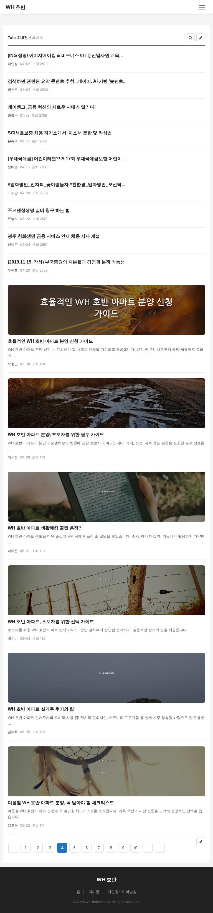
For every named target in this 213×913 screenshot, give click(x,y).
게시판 (93, 891)
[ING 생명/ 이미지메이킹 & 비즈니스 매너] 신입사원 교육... (65, 55)
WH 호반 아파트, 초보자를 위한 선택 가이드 (51, 621)
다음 (148, 848)
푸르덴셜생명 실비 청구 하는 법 (39, 210)
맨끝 (160, 848)
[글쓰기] (200, 37)
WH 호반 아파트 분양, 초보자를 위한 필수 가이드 (56, 434)
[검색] (190, 37)
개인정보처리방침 (122, 891)
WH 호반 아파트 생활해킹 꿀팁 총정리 (45, 528)
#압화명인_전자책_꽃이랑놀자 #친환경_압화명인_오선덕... (66, 184)
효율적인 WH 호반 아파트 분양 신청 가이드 (50, 341)
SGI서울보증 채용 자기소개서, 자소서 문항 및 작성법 (60, 133)
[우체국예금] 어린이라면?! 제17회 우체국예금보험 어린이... (66, 158)
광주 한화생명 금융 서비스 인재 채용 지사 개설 (54, 236)
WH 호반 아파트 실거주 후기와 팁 (41, 709)
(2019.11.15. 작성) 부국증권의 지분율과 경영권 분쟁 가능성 (66, 262)
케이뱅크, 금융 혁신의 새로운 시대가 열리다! (52, 107)
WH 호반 (16, 7)
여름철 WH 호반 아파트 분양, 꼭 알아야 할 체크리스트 (61, 802)
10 (135, 847)
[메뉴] (202, 7)
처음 (13, 848)
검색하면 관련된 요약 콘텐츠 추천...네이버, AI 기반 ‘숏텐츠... (67, 81)
